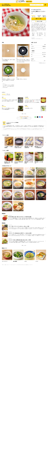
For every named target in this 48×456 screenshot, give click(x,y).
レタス (32, 46)
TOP (2, 264)
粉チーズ (32, 48)
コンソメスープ (13, 264)
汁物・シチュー (7, 264)
